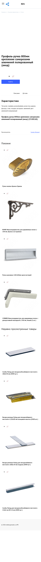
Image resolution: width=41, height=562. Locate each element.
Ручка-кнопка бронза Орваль (12, 186)
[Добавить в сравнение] (13, 76)
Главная (3, 12)
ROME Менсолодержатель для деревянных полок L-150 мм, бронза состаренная (19, 231)
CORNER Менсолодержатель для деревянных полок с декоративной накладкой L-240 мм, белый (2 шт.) (20, 319)
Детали (25, 93)
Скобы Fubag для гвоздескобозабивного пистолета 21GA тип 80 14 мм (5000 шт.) (19, 509)
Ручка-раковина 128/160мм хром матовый (16, 275)
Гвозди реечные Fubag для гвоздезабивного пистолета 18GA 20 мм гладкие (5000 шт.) (17, 464)
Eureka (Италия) (35, 132)
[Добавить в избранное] (9, 76)
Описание (17, 93)
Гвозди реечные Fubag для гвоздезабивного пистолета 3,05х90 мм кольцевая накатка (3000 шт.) (20, 418)
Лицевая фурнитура (13, 12)
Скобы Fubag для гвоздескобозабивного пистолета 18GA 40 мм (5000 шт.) (19, 373)
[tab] (16, 93)
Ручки (22, 12)
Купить (10, 82)
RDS (23, 4)
